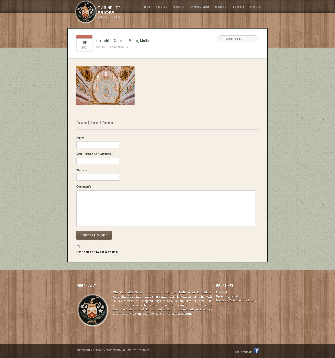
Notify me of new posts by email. (97, 251)
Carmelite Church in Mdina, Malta (122, 40)
